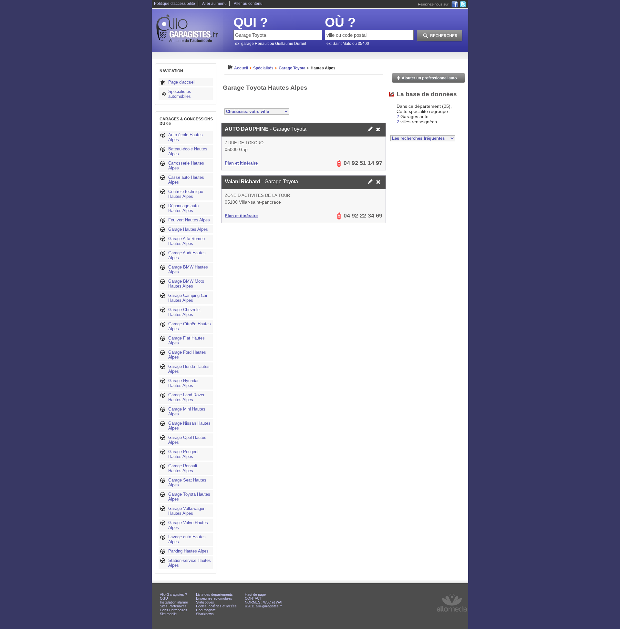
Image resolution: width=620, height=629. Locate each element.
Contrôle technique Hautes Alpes (185, 194)
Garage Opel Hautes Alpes (187, 440)
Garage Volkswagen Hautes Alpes (186, 511)
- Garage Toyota (265, 129)
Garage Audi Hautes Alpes (187, 255)
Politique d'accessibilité (174, 3)
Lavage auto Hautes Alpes (187, 539)
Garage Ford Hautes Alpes (187, 355)
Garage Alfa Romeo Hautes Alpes (186, 241)
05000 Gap (236, 149)
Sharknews (205, 614)
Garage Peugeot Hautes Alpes (183, 454)
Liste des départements (214, 594)
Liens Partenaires (173, 610)
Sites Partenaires (173, 606)
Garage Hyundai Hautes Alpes (183, 383)
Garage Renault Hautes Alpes (182, 468)
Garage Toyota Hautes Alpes (189, 497)
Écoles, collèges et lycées (216, 606)
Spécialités (263, 68)
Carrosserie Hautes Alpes (186, 165)
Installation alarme (174, 602)
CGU (164, 598)
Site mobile (168, 614)
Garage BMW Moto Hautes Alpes (186, 284)
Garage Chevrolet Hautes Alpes (184, 312)
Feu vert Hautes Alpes (189, 220)
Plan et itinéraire (241, 163)
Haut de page (255, 594)
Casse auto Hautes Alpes (186, 180)
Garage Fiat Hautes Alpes (186, 340)
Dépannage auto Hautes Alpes (183, 208)
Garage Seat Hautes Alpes (187, 482)
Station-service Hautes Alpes (189, 563)
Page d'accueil (181, 82)
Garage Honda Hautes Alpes (189, 369)
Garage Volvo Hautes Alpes (188, 525)
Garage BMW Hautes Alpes (188, 269)
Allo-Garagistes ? (173, 594)
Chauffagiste (206, 610)
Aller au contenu (248, 3)
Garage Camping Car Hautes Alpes (187, 298)
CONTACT (253, 598)
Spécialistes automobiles (179, 94)
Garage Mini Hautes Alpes (186, 411)
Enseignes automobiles (214, 598)
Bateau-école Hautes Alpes (187, 151)
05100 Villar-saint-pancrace (253, 202)
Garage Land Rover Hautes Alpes (186, 397)
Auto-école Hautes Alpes (185, 137)
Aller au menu (214, 3)
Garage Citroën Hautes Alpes (189, 326)
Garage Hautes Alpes (188, 229)
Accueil (241, 68)
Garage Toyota (292, 68)
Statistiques (205, 602)
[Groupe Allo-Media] (452, 613)
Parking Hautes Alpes (188, 551)
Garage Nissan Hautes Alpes (189, 426)
